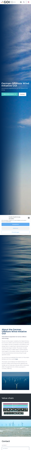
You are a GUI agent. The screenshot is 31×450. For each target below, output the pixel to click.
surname (4, 445)
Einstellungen (15, 232)
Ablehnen (15, 228)
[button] (28, 218)
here (16, 359)
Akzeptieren (15, 224)
